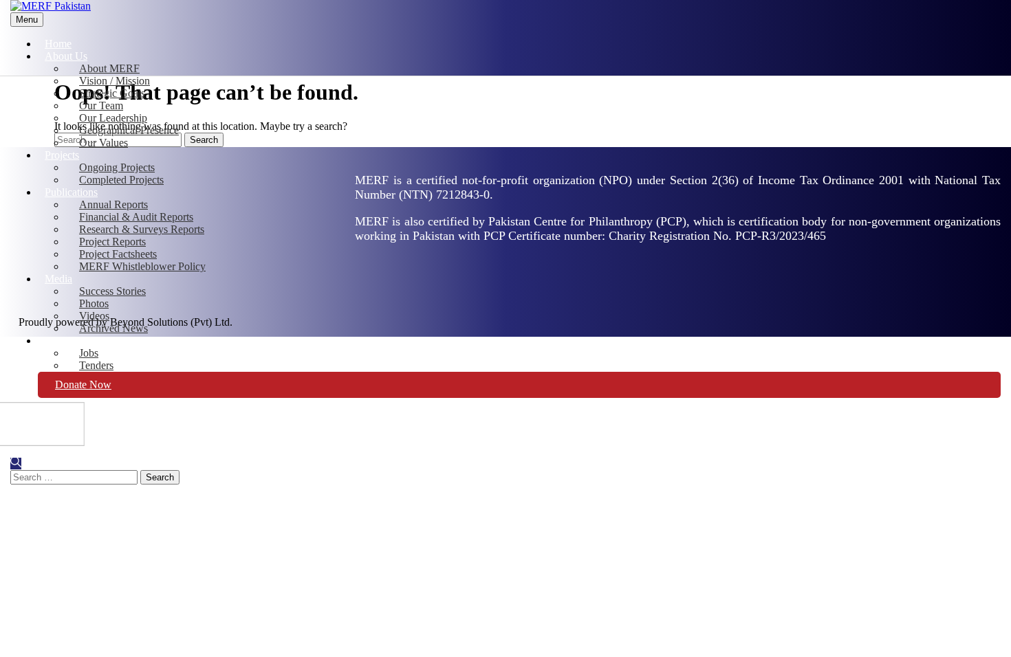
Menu (27, 19)
